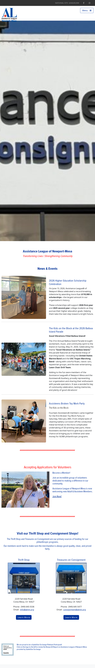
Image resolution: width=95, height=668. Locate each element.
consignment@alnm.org (74, 609)
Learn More (24, 617)
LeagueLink (74, 3)
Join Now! (57, 496)
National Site (61, 3)
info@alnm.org (27, 609)
